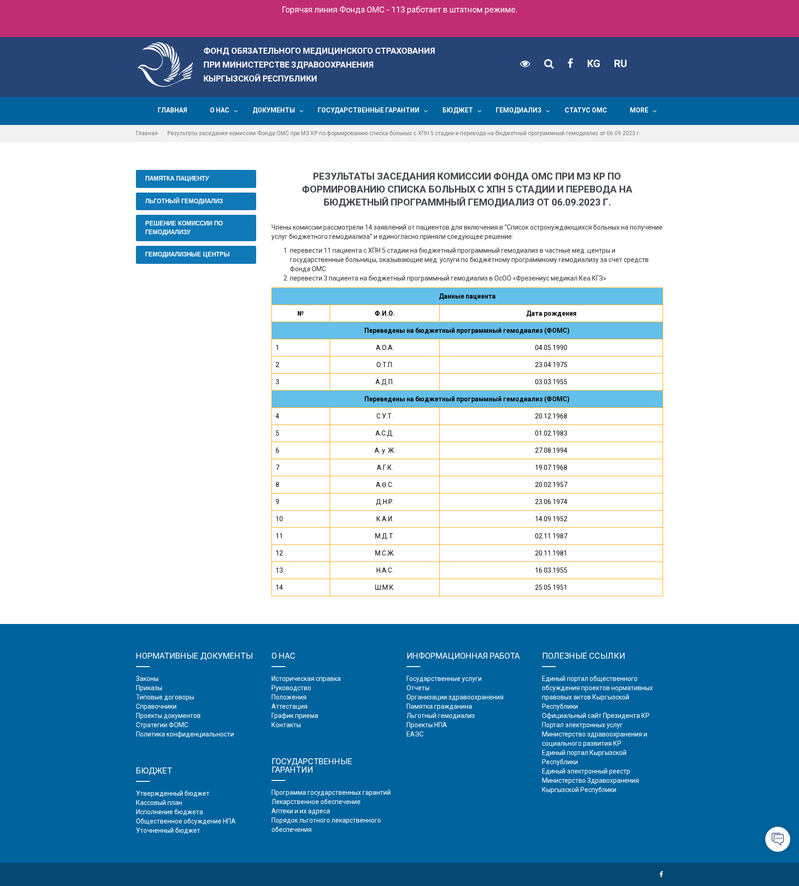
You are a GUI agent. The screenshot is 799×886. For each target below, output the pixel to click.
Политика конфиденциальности (185, 734)
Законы (147, 678)
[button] (236, 111)
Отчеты (418, 688)
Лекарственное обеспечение (316, 801)
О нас (219, 110)
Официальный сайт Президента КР (596, 715)
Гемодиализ (518, 110)
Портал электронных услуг (582, 725)
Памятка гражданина (439, 706)
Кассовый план (159, 802)
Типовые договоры (165, 697)
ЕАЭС (415, 734)
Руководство (291, 688)
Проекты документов (168, 715)
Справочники (156, 706)
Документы (273, 110)
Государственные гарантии (368, 110)
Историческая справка (306, 678)
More (639, 110)
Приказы (149, 688)
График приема (294, 715)
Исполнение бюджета (169, 812)
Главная (172, 110)
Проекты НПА (426, 725)
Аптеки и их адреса (300, 811)
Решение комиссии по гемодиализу (184, 228)
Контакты (286, 725)
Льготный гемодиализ (184, 201)
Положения (289, 697)
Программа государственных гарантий (331, 792)
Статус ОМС (586, 110)
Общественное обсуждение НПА (186, 821)
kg (593, 63)
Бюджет (458, 110)
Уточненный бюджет (168, 830)
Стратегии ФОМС (162, 725)
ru (620, 63)
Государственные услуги (444, 678)
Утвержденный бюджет (172, 793)
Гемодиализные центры (187, 254)
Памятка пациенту (177, 178)
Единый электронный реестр (586, 771)
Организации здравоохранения (455, 697)
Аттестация (289, 706)
